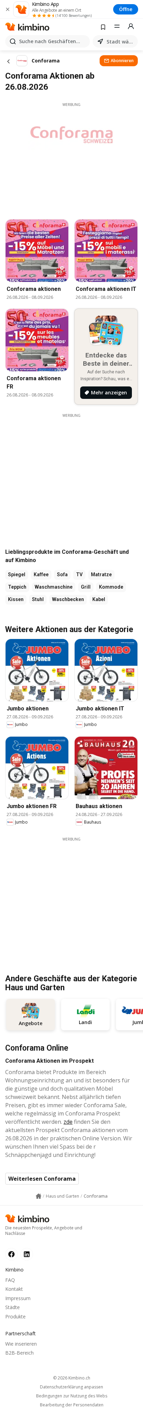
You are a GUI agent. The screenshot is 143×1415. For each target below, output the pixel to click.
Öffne (125, 9)
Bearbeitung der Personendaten (71, 1405)
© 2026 (71, 1378)
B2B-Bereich (19, 1352)
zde (68, 1122)
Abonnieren (122, 60)
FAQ (10, 1280)
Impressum (18, 1298)
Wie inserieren (21, 1343)
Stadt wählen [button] (121, 41)
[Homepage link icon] (38, 1196)
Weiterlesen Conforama (42, 1178)
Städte (12, 1307)
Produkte (15, 1316)
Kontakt (14, 1289)
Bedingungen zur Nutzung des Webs (71, 1396)
